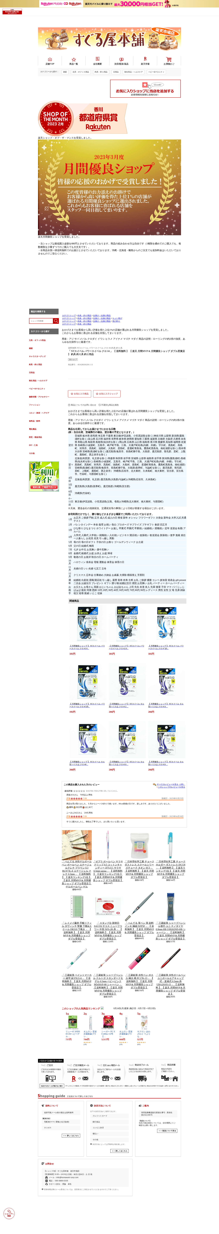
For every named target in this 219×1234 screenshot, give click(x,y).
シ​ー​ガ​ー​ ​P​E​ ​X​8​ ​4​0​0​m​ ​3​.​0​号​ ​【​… (108, 1034)
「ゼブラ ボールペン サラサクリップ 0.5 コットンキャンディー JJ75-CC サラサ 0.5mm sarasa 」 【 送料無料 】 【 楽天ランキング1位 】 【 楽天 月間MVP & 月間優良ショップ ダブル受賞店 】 (108, 871)
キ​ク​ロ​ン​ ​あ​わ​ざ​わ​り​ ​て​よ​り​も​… (143, 1034)
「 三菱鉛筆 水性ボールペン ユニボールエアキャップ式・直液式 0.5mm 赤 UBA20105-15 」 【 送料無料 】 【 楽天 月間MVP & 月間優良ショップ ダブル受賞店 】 (170, 984)
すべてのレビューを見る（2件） (171, 784)
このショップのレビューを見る (171, 787)
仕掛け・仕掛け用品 (102, 316)
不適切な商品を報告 (110, 405)
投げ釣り (116, 321)
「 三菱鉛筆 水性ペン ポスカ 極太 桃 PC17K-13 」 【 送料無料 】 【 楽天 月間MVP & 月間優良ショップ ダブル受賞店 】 (139, 981)
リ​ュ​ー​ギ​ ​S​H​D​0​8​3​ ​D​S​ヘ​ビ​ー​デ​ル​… (73, 1034)
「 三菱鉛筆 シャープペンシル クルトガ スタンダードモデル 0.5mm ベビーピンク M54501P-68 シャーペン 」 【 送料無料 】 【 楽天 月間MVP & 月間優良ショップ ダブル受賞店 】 (108, 984)
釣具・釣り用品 (84, 316)
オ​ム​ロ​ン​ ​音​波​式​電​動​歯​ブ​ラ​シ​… (90, 1034)
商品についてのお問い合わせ (83, 405)
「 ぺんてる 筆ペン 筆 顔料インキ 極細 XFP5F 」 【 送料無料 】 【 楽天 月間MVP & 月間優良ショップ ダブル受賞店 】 (139, 929)
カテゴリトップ (69, 316)
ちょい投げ (117, 318)
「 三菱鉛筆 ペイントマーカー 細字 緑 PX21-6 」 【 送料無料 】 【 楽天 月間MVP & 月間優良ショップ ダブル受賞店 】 (77, 981)
